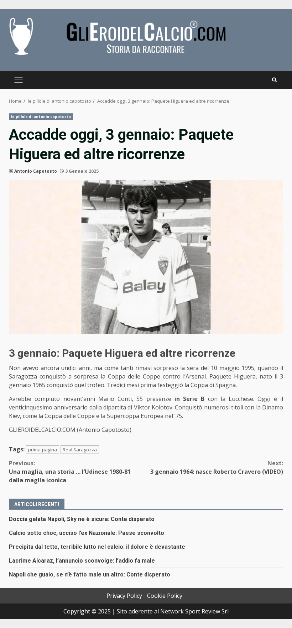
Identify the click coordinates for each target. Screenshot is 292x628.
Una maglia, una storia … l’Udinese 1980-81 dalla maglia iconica (70, 471)
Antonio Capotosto (35, 171)
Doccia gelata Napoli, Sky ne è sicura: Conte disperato (82, 519)
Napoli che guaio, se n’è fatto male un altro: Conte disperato (89, 574)
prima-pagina (42, 449)
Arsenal (196, 376)
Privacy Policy (124, 596)
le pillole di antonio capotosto (41, 116)
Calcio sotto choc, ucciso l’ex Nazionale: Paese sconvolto (86, 533)
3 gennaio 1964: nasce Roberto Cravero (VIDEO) (216, 467)
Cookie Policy (164, 596)
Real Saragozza (80, 449)
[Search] (274, 80)
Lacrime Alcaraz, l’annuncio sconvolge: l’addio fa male (82, 560)
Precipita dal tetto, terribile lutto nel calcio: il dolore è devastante (97, 546)
